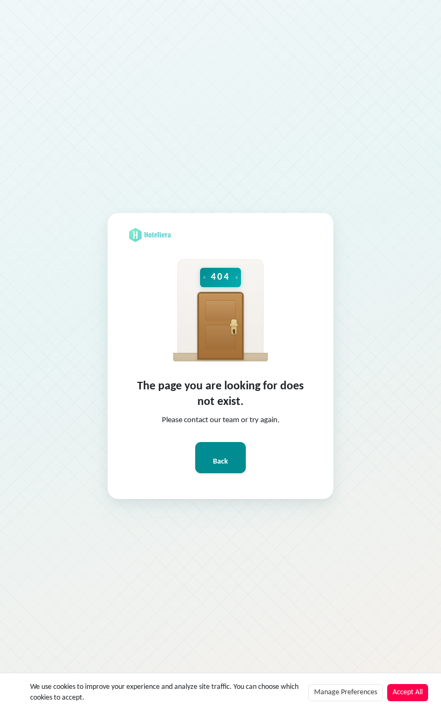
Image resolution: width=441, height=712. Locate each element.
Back (220, 462)
